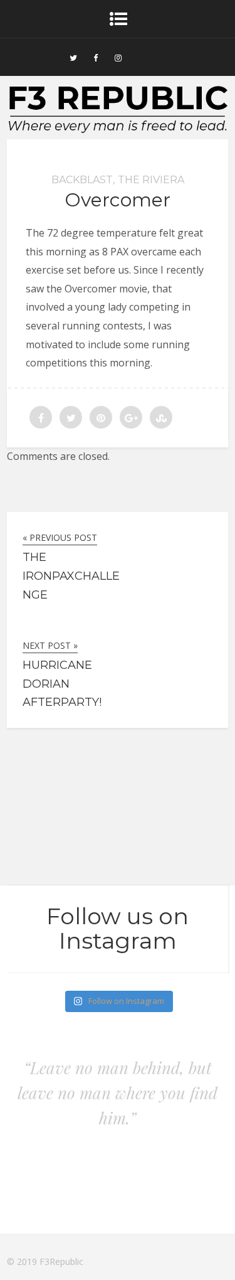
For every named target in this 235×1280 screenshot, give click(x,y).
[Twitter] (73, 57)
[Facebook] (96, 57)
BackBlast (82, 180)
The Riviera (151, 180)
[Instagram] (118, 57)
